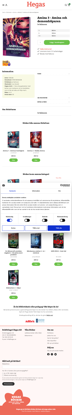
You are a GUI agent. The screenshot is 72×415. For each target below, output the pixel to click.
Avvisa (13, 228)
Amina (14, 12)
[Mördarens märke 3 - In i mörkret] (36, 241)
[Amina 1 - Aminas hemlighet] (13, 140)
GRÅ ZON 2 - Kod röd (58, 251)
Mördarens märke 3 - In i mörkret (36, 252)
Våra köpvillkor (51, 340)
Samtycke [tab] (12, 191)
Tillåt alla (59, 228)
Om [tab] (59, 191)
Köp (13, 160)
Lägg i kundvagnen (57, 42)
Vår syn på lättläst (52, 343)
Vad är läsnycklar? (52, 338)
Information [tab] (36, 191)
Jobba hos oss (51, 335)
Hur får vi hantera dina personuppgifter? (15, 371)
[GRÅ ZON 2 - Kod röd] (61, 234)
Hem (3, 12)
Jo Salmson (42, 24)
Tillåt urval (36, 228)
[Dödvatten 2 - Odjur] (16, 271)
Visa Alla (58, 178)
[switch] (27, 220)
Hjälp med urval (45, 49)
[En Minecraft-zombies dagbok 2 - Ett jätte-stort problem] (13, 241)
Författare (50, 333)
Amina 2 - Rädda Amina (36, 151)
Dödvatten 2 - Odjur (13, 288)
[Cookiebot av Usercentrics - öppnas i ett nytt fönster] (61, 185)
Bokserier (9, 12)
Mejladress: (6, 364)
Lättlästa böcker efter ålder (33, 333)
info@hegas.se (11, 339)
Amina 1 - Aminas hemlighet (13, 151)
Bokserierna (28, 335)
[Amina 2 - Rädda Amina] (36, 140)
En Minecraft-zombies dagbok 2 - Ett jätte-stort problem (13, 253)
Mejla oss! (49, 315)
